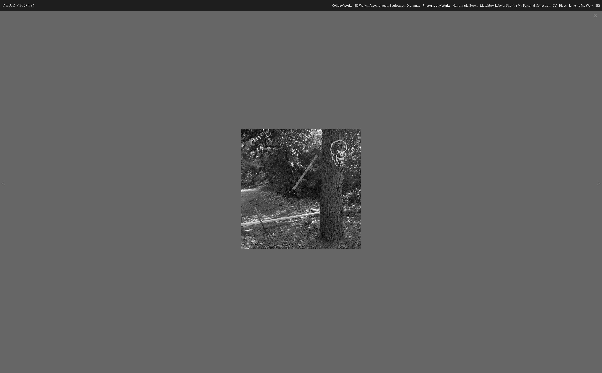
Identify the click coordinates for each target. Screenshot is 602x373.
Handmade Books (465, 5)
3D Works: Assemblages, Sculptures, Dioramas (387, 5)
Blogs (563, 5)
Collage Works (342, 5)
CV (555, 5)
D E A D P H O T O (18, 5)
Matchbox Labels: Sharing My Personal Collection (515, 5)
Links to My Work (581, 5)
